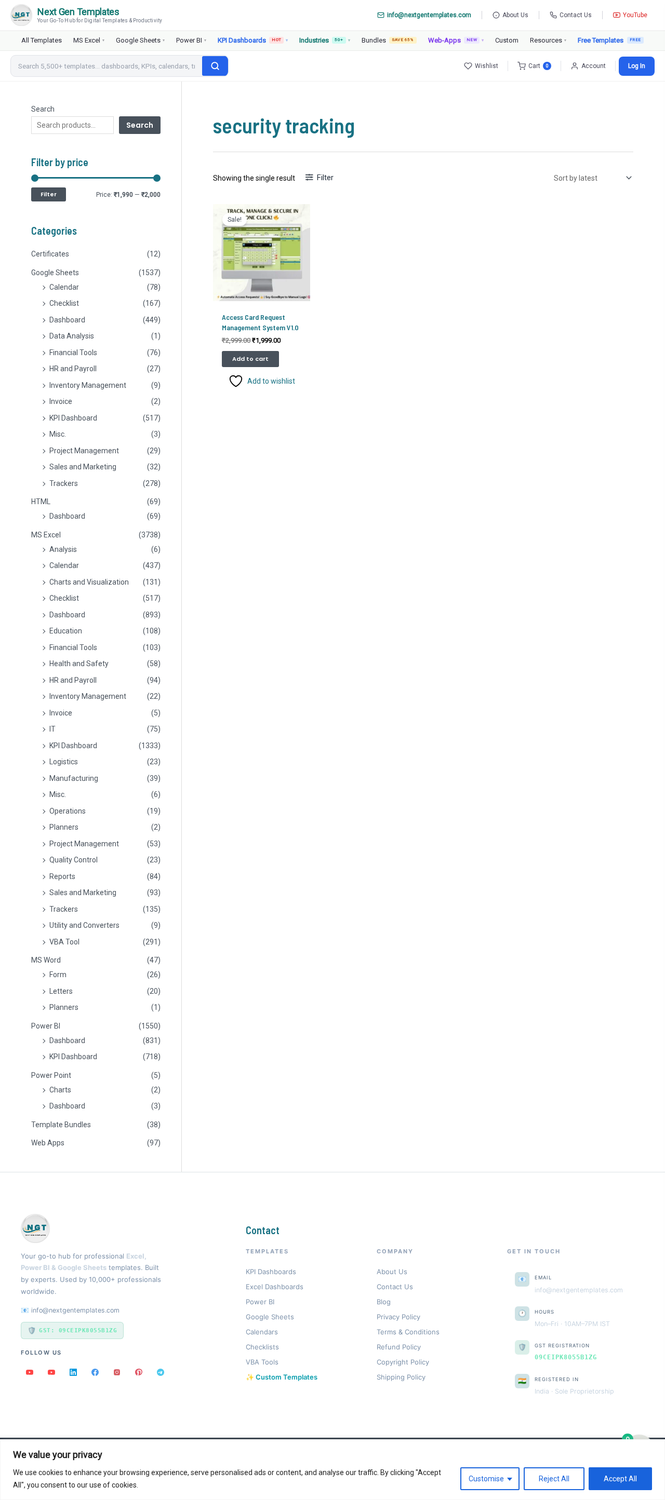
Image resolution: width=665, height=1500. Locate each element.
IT (52, 729)
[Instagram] (117, 1372)
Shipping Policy (401, 1377)
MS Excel (88, 40)
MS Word (46, 960)
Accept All (620, 1479)
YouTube (635, 15)
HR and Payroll (73, 368)
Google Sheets (140, 40)
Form (57, 974)
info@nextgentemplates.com (429, 15)
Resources (548, 40)
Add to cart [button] (250, 359)
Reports (62, 876)
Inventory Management (87, 385)
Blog (384, 1302)
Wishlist (486, 66)
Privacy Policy (398, 1317)
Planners (63, 827)
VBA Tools (262, 1362)
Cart (538, 66)
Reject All (554, 1479)
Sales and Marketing (82, 467)
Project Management (84, 451)
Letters (61, 991)
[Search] (215, 66)
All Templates (41, 40)
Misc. (57, 434)
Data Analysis (71, 336)
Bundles (388, 40)
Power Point (51, 1075)
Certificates (50, 254)
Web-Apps (456, 40)
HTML (40, 501)
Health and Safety (79, 663)
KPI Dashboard (73, 418)
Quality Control (73, 860)
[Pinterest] (139, 1372)
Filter (49, 194)
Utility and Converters (84, 925)
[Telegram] (160, 1372)
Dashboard (67, 320)
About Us (515, 15)
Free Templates (600, 40)
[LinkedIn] (73, 1372)
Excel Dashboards (274, 1286)
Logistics (63, 762)
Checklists (262, 1347)
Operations (67, 811)
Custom (506, 40)
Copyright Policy (403, 1362)
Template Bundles (61, 1124)
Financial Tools (73, 352)
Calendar (64, 287)
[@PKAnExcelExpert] (29, 1372)
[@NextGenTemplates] (51, 1372)
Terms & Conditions (408, 1332)
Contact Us (576, 15)
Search (43, 109)
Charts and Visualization (89, 582)
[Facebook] (95, 1372)
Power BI (191, 40)
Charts (60, 1090)
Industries (324, 40)
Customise (486, 1479)
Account (593, 66)
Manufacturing (73, 778)
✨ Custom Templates (281, 1377)
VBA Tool (64, 942)
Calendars (262, 1332)
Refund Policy (399, 1347)
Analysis (63, 549)
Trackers (63, 483)
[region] (332, 1469)
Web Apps (47, 1143)
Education (65, 631)
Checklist (64, 303)
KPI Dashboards (253, 40)
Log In (636, 66)
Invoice (60, 401)
